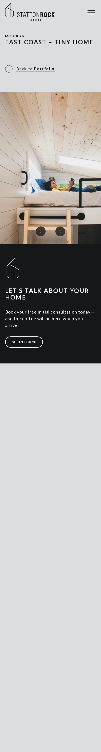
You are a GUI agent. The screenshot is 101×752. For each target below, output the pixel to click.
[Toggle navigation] (90, 13)
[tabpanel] (50, 130)
